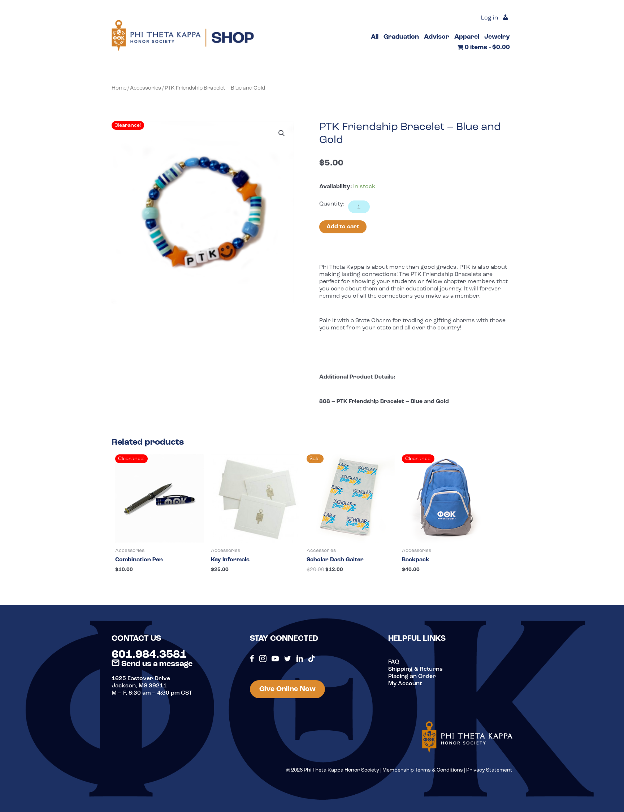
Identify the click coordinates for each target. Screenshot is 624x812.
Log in (489, 18)
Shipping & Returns (415, 669)
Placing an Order (412, 676)
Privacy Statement (489, 770)
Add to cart (342, 227)
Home (119, 88)
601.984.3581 (149, 655)
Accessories (145, 88)
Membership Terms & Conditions (422, 770)
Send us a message (156, 664)
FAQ (393, 662)
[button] (281, 133)
